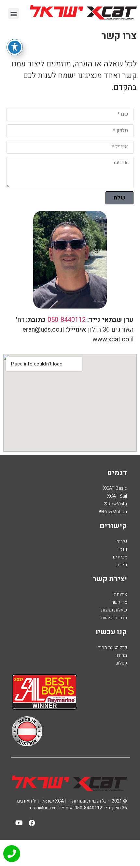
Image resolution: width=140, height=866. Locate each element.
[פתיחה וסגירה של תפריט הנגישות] (14, 47)
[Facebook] (32, 823)
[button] (13, 13)
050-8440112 (67, 319)
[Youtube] (19, 823)
